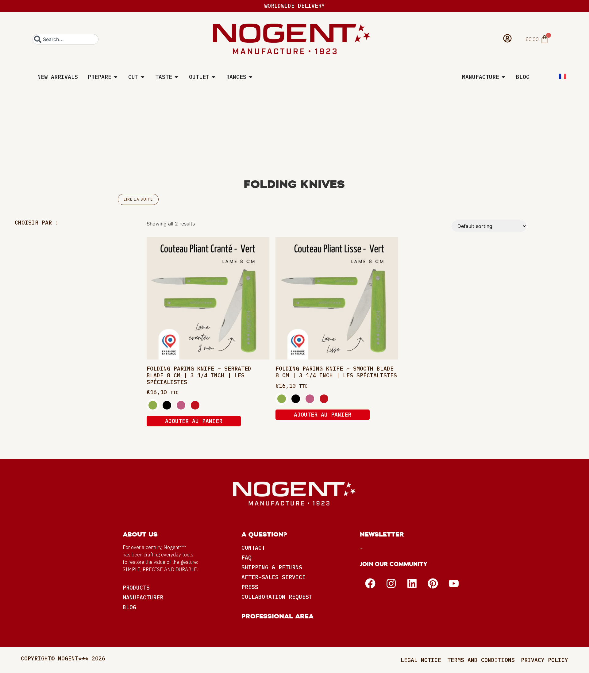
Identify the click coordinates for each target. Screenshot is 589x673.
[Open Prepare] (115, 77)
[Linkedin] (412, 583)
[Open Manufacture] (503, 77)
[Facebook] (370, 583)
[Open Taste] (176, 77)
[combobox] (65, 39)
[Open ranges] (250, 77)
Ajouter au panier (193, 421)
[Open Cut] (142, 77)
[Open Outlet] (213, 77)
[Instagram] (391, 583)
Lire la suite (138, 199)
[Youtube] (453, 583)
